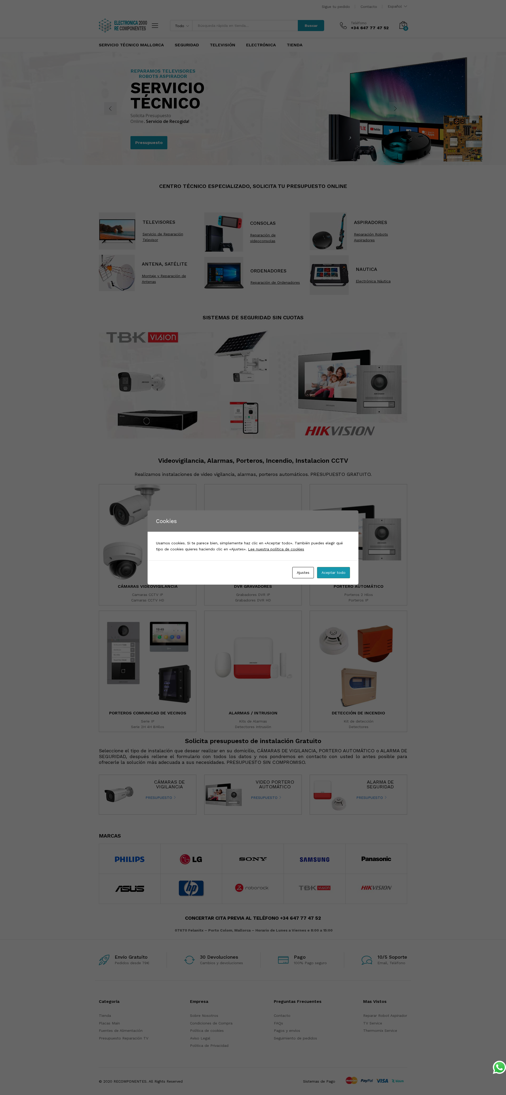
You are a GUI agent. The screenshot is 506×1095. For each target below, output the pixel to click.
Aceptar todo (334, 572)
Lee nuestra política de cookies (276, 549)
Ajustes (303, 572)
